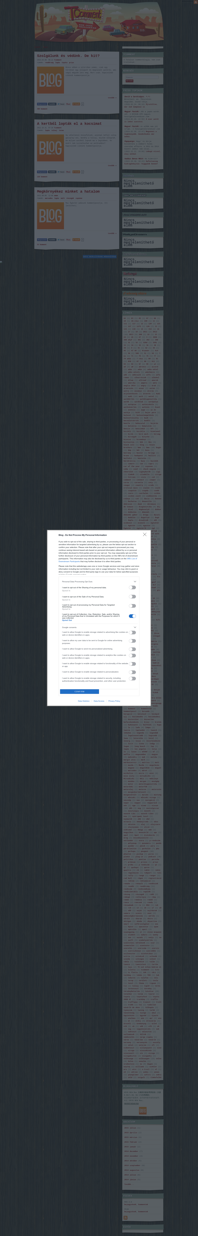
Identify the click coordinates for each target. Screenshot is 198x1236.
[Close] (145, 535)
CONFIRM (80, 692)
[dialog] (99, 618)
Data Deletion (84, 701)
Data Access (99, 701)
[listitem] (99, 581)
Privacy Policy (114, 701)
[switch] (132, 587)
